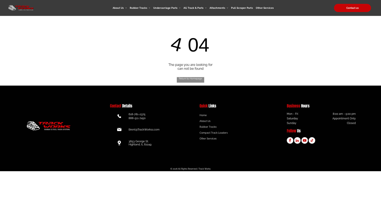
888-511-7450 (137, 118)
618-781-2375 (137, 114)
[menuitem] (121, 8)
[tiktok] (312, 140)
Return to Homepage (190, 78)
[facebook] (290, 140)
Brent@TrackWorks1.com (144, 129)
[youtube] (304, 140)
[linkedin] (297, 140)
